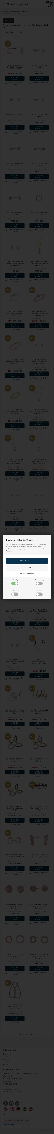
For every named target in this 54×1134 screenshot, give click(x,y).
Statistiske (39, 590)
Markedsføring (39, 580)
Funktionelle (15, 590)
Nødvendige (15, 580)
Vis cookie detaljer (27, 573)
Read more (10, 551)
